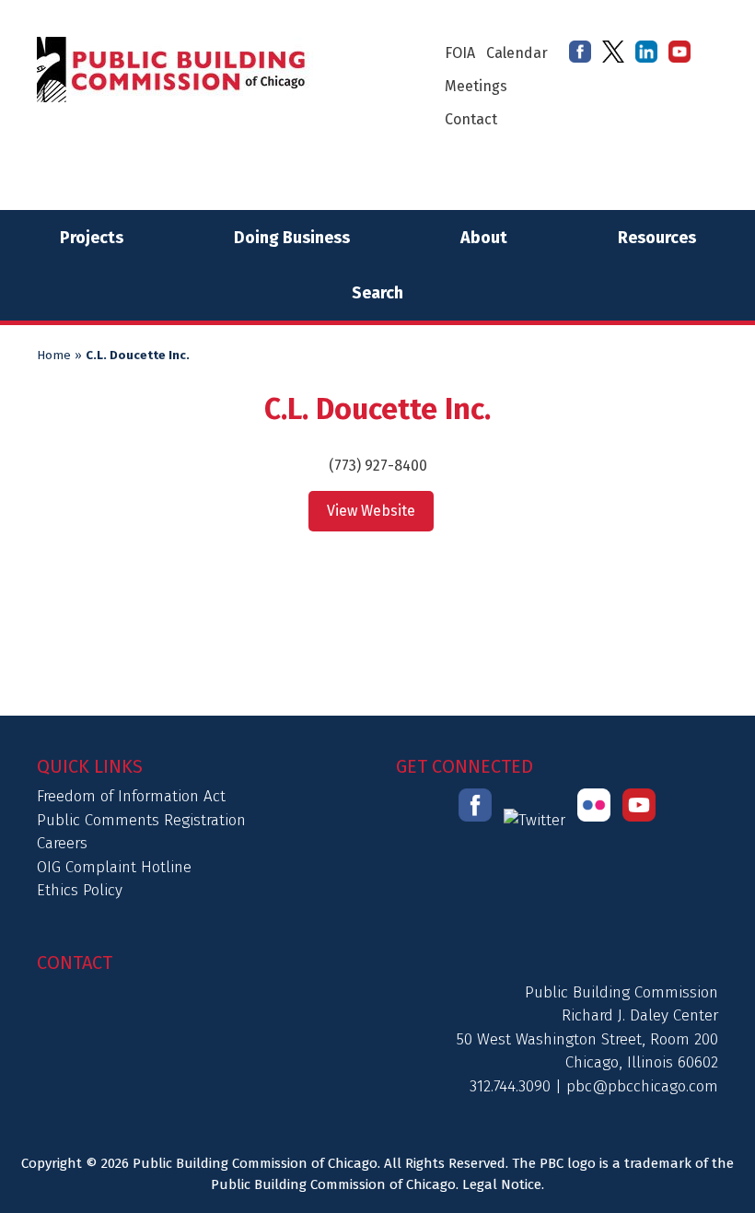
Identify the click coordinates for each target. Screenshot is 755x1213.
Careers (62, 843)
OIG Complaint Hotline (114, 867)
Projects (91, 237)
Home (54, 355)
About (483, 237)
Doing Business (292, 237)
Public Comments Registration (141, 820)
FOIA (460, 53)
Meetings (476, 86)
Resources (657, 237)
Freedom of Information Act (131, 796)
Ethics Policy (79, 890)
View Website (371, 510)
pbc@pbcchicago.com (642, 1086)
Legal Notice (501, 1184)
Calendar (517, 53)
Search (377, 293)
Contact (471, 119)
